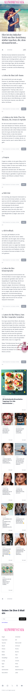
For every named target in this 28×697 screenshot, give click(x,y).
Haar (16, 654)
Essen (16, 657)
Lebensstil (22, 619)
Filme (16, 663)
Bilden (3, 654)
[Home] (2, 50)
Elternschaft (18, 643)
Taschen (4, 643)
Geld (3, 666)
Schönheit (9, 50)
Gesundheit (5, 672)
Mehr (23, 109)
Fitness (3, 648)
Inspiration (4, 640)
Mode (3, 651)
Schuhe (17, 660)
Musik (3, 645)
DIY (16, 640)
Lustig (3, 660)
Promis (17, 648)
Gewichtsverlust (19, 669)
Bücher (17, 651)
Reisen (17, 666)
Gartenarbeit (5, 669)
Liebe (16, 672)
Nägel (3, 637)
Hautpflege (4, 657)
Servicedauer (5, 622)
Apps (3, 663)
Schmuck (17, 645)
